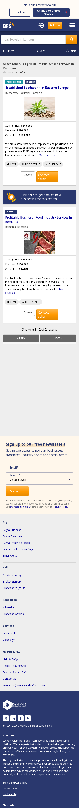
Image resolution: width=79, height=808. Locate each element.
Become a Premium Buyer (19, 549)
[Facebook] (21, 718)
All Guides (9, 607)
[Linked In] (13, 718)
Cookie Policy (10, 794)
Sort (42, 51)
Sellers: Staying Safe (15, 665)
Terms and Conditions (15, 782)
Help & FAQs (10, 659)
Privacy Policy (61, 506)
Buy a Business (12, 530)
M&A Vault (9, 633)
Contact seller (43, 177)
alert (73, 51)
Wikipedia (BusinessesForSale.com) (24, 685)
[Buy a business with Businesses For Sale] (10, 25)
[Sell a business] (55, 25)
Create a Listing (12, 575)
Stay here (20, 12)
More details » (47, 155)
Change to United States (48, 12)
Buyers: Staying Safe (15, 672)
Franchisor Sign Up (14, 588)
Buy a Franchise (12, 536)
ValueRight (9, 640)
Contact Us (9, 678)
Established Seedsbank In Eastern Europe (37, 88)
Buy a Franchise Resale (16, 542)
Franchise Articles (13, 614)
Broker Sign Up (12, 581)
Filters (10, 51)
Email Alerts (10, 555)
